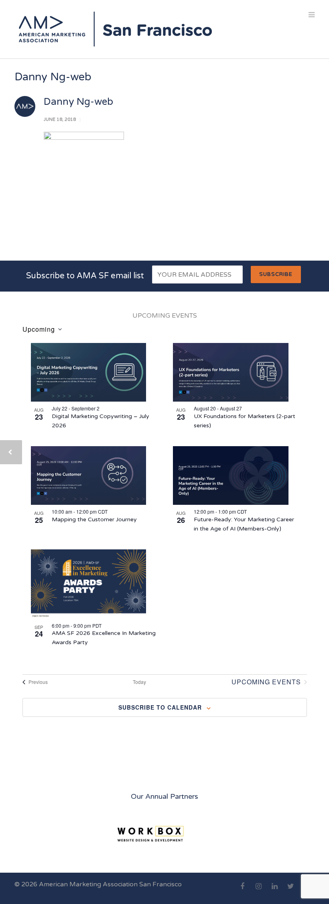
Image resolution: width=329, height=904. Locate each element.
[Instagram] (258, 891)
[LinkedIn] (274, 891)
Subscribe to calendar (160, 707)
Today (139, 682)
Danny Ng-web (78, 102)
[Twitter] (290, 891)
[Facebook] (242, 891)
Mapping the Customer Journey (94, 519)
